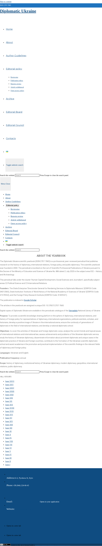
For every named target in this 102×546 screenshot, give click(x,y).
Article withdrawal (18, 220)
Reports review (17, 216)
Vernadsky (73, 311)
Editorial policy (12, 205)
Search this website (7, 175)
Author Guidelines (13, 201)
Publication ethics (18, 213)
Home (7, 194)
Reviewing (15, 209)
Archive (8, 227)
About (7, 198)
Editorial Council (12, 234)
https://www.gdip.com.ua (24, 509)
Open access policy (19, 223)
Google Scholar (30, 300)
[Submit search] (41, 250)
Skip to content (5, 2)
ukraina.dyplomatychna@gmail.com (26, 502)
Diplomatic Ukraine (18, 11)
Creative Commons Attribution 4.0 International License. (53, 545)
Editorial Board (11, 231)
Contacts (8, 238)
